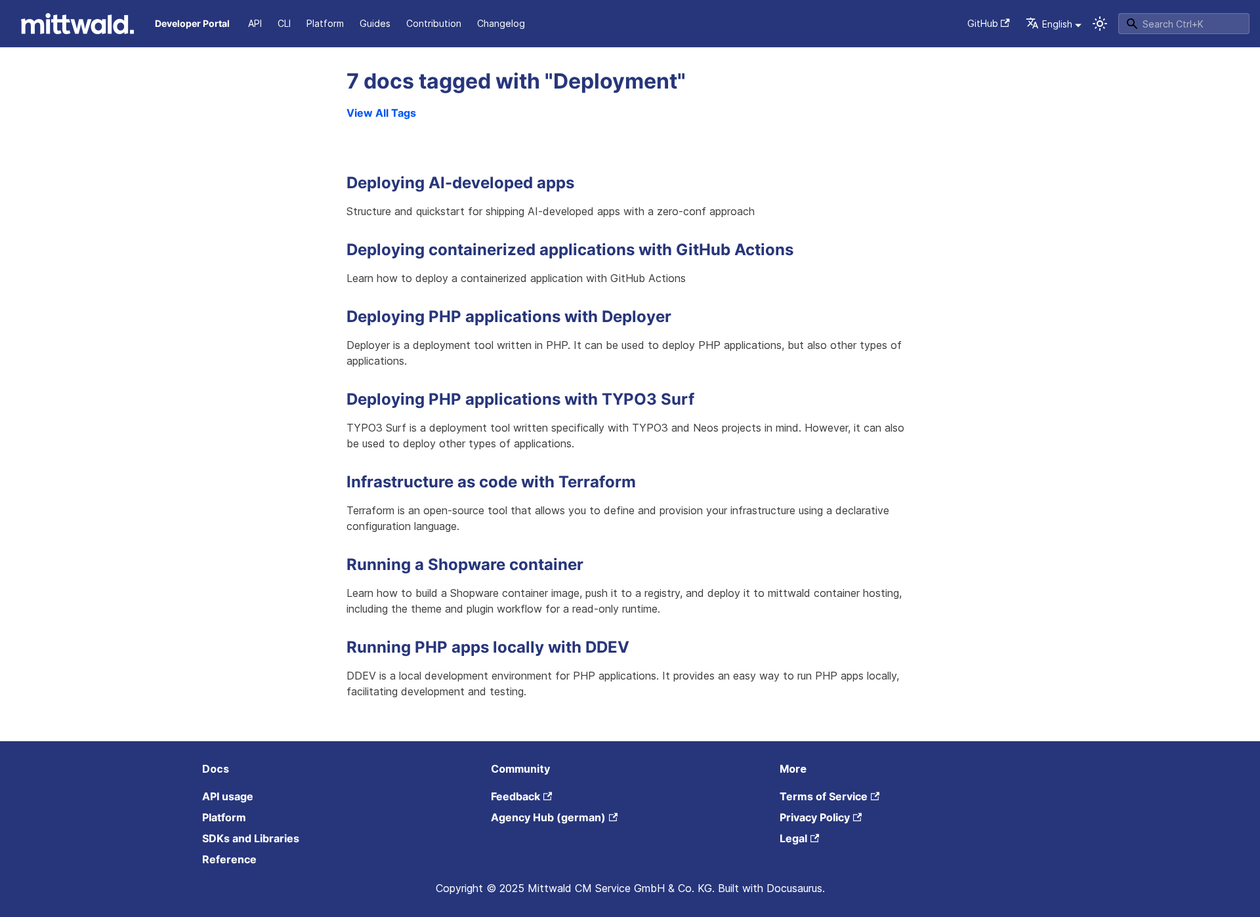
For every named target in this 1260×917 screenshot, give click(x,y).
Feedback (515, 796)
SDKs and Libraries (250, 838)
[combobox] (1184, 23)
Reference (229, 859)
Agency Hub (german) (548, 817)
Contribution (433, 23)
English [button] (1057, 24)
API (255, 23)
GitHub (982, 23)
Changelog (501, 23)
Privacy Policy (815, 817)
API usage (227, 796)
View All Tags (381, 112)
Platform (325, 23)
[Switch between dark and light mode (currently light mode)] (1099, 23)
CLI (284, 23)
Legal (793, 838)
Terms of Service (824, 796)
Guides (375, 23)
